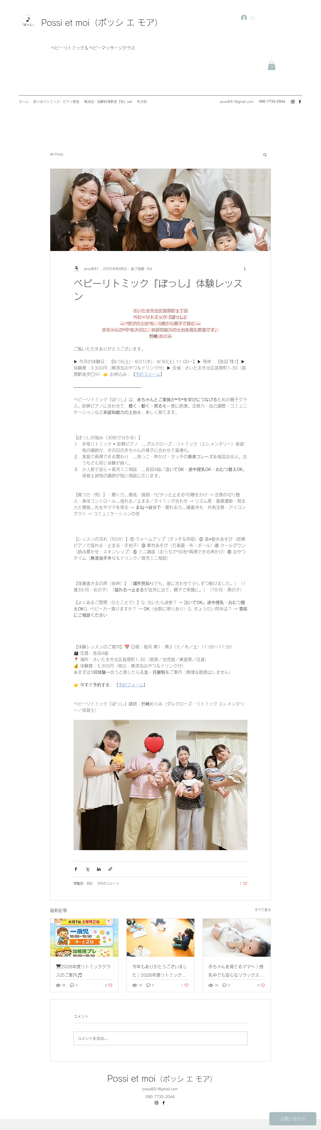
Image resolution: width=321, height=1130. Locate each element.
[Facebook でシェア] (76, 869)
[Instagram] (292, 101)
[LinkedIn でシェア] (99, 869)
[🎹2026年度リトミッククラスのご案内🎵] (84, 938)
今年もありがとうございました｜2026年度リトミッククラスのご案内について (159, 971)
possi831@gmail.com (236, 101)
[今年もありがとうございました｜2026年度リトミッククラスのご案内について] (161, 938)
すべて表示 (262, 909)
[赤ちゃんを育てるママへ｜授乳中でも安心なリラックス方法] (237, 938)
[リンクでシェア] (110, 869)
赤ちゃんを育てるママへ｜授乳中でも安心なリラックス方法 (235, 971)
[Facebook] (300, 101)
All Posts (56, 154)
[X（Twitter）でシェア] (87, 869)
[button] (272, 65)
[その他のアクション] (244, 269)
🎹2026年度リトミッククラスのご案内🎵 (83, 970)
